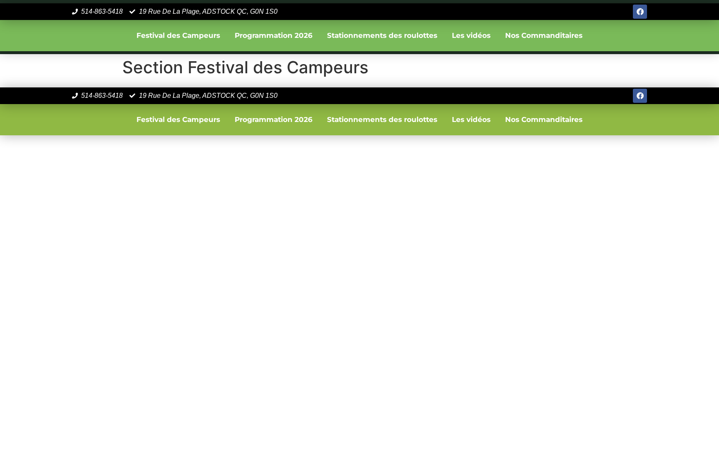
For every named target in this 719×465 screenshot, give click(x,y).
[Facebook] (640, 12)
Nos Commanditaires (544, 35)
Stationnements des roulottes (382, 35)
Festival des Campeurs (178, 35)
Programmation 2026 (273, 35)
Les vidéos (471, 35)
